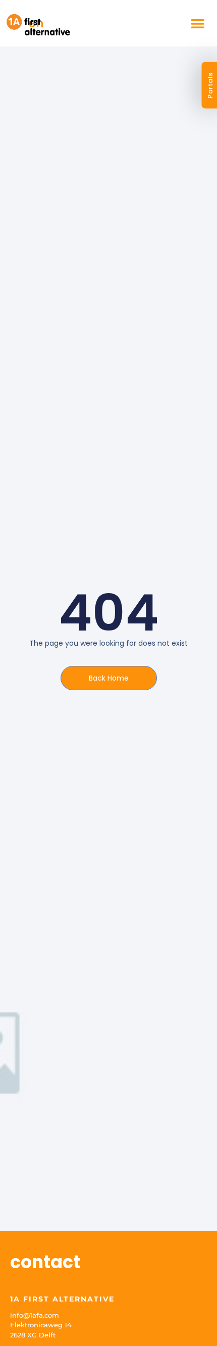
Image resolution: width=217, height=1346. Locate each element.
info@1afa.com (34, 1315)
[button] (198, 23)
